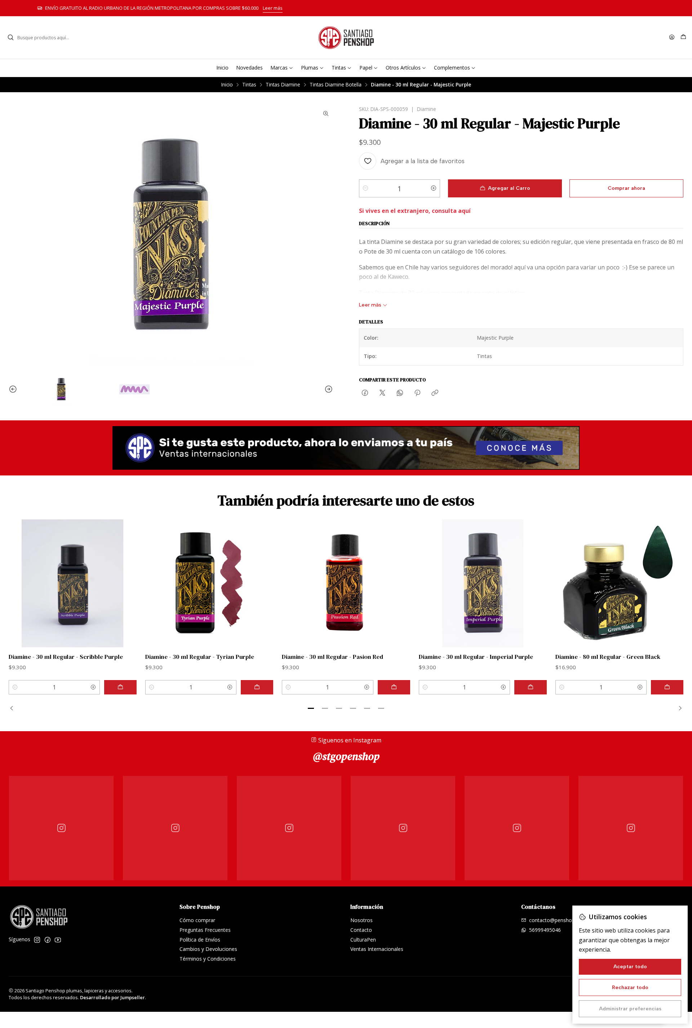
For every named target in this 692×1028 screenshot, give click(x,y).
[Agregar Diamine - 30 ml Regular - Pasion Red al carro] (394, 687)
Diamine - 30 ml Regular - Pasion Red (332, 657)
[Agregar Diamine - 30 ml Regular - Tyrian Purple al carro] (257, 687)
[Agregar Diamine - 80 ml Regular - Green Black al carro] (667, 687)
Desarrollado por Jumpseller (112, 997)
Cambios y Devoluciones (208, 949)
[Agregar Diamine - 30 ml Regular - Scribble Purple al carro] (120, 687)
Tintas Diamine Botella (335, 84)
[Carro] (683, 37)
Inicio (227, 84)
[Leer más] (346, 448)
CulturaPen (363, 939)
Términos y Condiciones (207, 958)
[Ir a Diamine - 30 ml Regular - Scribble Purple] (73, 583)
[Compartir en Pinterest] (417, 393)
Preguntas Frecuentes (205, 929)
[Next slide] (327, 389)
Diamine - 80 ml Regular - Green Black (608, 657)
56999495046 (545, 929)
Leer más (459, 8)
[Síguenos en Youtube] (57, 939)
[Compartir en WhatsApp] (400, 393)
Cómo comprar (197, 920)
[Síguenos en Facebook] (47, 939)
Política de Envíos (199, 939)
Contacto (361, 929)
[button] (311, 708)
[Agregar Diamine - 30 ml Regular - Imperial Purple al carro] (530, 687)
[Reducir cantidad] (365, 188)
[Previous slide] (14, 389)
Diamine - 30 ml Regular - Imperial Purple (476, 657)
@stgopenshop (346, 756)
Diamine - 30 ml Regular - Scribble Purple (66, 657)
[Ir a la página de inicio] (346, 37)
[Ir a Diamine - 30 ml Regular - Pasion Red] (346, 583)
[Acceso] (672, 37)
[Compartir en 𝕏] (382, 393)
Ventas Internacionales (376, 949)
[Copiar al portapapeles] (435, 393)
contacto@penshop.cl (554, 920)
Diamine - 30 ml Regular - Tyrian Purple (199, 657)
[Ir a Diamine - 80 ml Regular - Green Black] (619, 583)
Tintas (249, 84)
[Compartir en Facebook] (365, 393)
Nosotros (361, 920)
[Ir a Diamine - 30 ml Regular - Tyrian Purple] (209, 583)
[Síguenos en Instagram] (37, 939)
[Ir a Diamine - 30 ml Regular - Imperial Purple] (483, 583)
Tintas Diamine (283, 84)
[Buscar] (10, 37)
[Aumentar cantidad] (433, 188)
